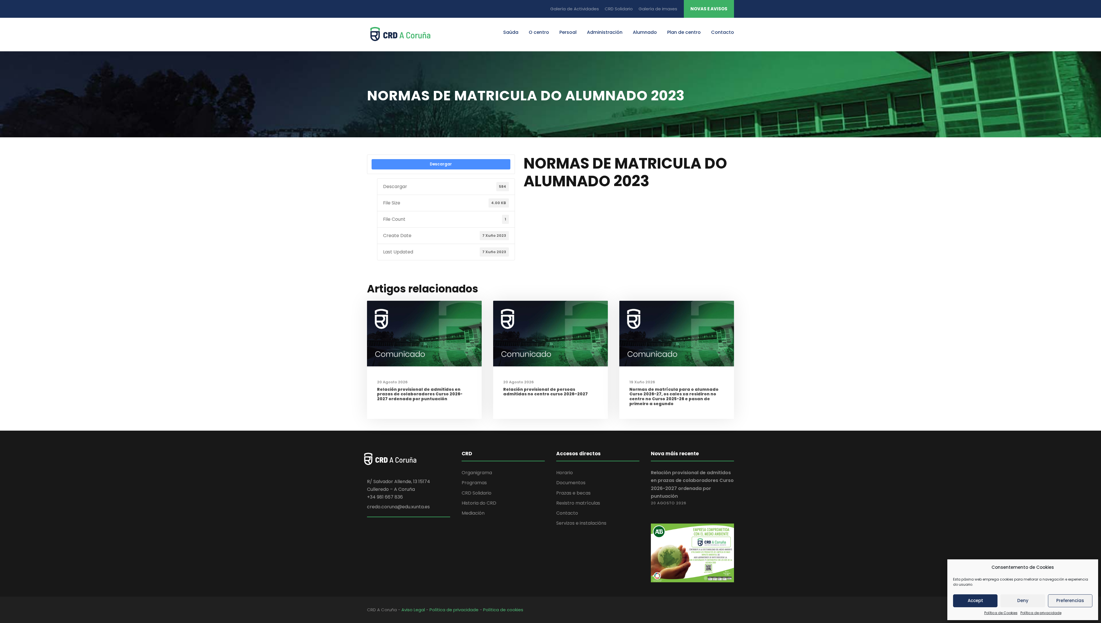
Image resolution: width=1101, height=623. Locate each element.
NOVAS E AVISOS (708, 9)
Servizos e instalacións (581, 523)
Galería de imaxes (658, 9)
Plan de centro (684, 32)
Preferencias (1070, 600)
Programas (474, 482)
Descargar (441, 164)
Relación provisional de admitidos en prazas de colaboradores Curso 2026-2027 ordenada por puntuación (419, 394)
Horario (564, 472)
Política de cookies (503, 610)
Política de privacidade (1040, 612)
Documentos (570, 482)
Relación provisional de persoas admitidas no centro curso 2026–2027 (545, 391)
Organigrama (477, 472)
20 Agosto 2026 (392, 382)
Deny (1022, 600)
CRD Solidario (619, 9)
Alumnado (645, 32)
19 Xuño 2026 (642, 382)
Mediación (473, 513)
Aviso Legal (413, 610)
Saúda (510, 32)
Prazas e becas (573, 493)
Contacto (722, 32)
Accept (975, 600)
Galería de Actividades (574, 9)
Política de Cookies (1001, 612)
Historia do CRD (479, 503)
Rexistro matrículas (578, 503)
